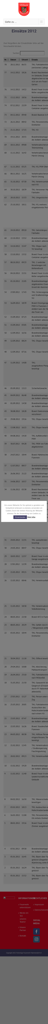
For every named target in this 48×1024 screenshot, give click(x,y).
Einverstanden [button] (20, 517)
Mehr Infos (31, 517)
